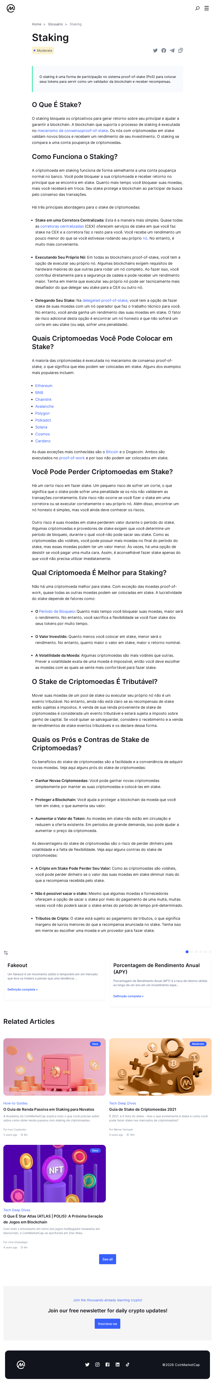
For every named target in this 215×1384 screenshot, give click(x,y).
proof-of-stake (95, 130)
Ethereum (43, 385)
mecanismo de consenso (60, 130)
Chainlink (43, 399)
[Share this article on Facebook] (163, 50)
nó (145, 238)
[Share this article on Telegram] (172, 50)
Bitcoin (112, 452)
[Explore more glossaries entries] (5, 952)
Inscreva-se (107, 1324)
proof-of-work (72, 458)
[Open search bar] (197, 8)
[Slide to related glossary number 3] (200, 951)
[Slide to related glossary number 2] (196, 951)
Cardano (43, 441)
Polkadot (43, 420)
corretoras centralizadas (62, 226)
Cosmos (42, 434)
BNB (39, 392)
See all (107, 1259)
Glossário (55, 24)
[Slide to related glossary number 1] (191, 951)
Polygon (42, 413)
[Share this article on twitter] (155, 50)
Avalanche (44, 406)
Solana (41, 427)
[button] (206, 8)
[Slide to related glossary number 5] (210, 951)
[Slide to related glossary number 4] (205, 951)
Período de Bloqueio (57, 611)
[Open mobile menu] (206, 8)
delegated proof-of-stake (105, 300)
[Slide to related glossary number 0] (187, 951)
